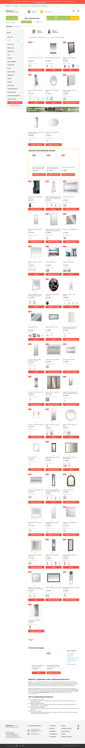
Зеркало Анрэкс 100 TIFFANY (52, 359)
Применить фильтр (15, 102)
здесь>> (48, 2)
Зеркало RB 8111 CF (32, 457)
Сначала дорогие (41, 37)
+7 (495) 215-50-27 (48, 11)
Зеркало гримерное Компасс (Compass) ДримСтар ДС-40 (35, 295)
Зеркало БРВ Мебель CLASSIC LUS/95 (70, 620)
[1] (71, 636)
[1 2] (71, 318)
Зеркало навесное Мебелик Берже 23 (69, 58)
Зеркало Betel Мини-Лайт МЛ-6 (53, 57)
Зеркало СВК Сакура (50, 262)
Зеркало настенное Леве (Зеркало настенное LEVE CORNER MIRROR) (36, 588)
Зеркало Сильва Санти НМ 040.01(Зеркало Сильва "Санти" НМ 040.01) (35, 653)
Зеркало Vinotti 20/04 (68, 489)
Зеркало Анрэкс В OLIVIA (69, 359)
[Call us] (41, 11)
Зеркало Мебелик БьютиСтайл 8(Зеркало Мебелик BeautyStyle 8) (53, 197)
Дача (62, 18)
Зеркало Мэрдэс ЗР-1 (33, 327)
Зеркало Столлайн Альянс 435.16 (36, 392)
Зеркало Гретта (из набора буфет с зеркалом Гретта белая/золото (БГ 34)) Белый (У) (38, 168)
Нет (38, 22)
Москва (33, 12)
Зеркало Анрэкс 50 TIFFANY (52, 652)
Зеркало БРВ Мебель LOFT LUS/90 (53, 587)
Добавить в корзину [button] (36, 70)
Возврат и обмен (35, 5)
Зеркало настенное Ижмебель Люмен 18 (70, 523)
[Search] (77, 6)
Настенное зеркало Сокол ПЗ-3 (35, 57)
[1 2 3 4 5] (54, 48)
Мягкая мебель (56, 18)
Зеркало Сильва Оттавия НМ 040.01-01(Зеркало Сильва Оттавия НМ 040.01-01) (70, 327)
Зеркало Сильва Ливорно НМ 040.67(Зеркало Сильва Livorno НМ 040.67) (70, 392)
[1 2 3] (54, 123)
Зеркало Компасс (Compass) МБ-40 (52, 425)
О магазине (8, 5)
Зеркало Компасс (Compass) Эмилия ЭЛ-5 (52, 523)
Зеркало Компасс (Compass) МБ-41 (35, 686)
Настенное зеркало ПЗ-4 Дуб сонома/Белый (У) (53, 168)
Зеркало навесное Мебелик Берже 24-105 (52, 620)
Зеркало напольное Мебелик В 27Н (35, 91)
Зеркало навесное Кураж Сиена (35, 489)
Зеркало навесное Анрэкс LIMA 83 (70, 640)
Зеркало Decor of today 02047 (52, 392)
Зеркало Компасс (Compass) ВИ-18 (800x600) (69, 458)
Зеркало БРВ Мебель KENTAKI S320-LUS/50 (70, 718)
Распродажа (74, 18)
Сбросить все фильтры (14, 105)
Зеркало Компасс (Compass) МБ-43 (52, 91)
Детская (49, 18)
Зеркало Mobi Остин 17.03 (52, 327)
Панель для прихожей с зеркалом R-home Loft (71, 588)
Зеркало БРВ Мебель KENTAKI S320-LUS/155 (35, 718)
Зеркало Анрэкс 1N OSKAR (34, 620)
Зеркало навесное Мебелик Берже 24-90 (69, 555)
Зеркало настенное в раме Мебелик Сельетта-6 (34, 360)
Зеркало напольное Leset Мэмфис (69, 295)
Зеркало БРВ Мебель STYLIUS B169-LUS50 (53, 458)
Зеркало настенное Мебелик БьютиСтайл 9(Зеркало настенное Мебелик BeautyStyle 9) (54, 490)
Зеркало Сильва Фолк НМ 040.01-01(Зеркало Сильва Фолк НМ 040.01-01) (53, 230)
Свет (66, 18)
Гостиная (14, 18)
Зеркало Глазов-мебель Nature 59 (36, 424)
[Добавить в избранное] (43, 54)
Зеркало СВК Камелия (68, 262)
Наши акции (44, 5)
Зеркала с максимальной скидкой (42, 150)
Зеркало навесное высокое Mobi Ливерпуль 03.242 (36, 133)
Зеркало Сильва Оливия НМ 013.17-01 (52, 133)
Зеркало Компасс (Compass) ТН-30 (35, 262)
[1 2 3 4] (54, 318)
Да (26, 22)
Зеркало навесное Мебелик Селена (52, 555)
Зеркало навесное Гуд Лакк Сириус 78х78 (69, 91)
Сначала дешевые (33, 37)
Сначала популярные (50, 37)
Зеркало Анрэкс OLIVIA (68, 196)
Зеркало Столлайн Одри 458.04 (70, 229)
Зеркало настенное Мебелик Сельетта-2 (35, 197)
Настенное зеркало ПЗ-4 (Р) (68, 167)
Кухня (8, 18)
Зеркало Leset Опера (68, 685)
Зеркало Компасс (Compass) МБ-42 (69, 425)
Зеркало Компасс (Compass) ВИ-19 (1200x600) (52, 686)
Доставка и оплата (24, 5)
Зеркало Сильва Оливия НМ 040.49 (35, 230)
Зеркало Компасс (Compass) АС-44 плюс (35, 555)
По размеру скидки (60, 37)
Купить (54, 70)
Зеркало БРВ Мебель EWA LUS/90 (53, 717)
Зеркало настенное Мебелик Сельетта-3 (52, 295)
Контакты (15, 5)
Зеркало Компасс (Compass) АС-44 (35, 523)
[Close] (22, 31)
